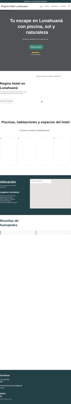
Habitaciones (54, 6)
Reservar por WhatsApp (6, 101)
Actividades (63, 6)
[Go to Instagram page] (1, 396)
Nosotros (47, 6)
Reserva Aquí (36, 47)
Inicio (41, 6)
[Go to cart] (69, 6)
